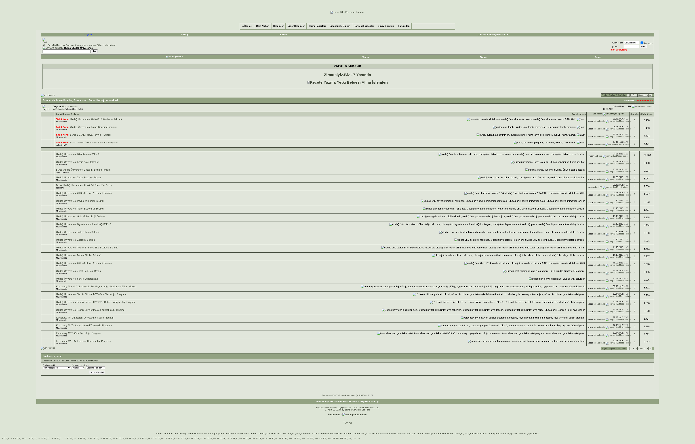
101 (294, 438)
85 (247, 438)
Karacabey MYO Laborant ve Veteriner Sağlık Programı (85, 317)
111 (337, 438)
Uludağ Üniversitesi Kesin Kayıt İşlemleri (77, 162)
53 (182, 438)
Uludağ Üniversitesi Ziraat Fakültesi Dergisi (78, 271)
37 (117, 438)
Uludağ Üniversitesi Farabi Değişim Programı (93, 127)
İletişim (319, 401)
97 (286, 438)
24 (71, 438)
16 (45, 438)
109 (333, 438)
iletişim (483, 433)
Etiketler (283, 34)
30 (91, 438)
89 (260, 438)
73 (172, 438)
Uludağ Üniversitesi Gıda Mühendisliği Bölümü (80, 216)
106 (316, 438)
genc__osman (62, 172)
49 (175, 438)
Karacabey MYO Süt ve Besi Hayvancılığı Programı (83, 341)
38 (120, 438)
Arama (598, 57)
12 (29, 438)
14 (38, 438)
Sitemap (184, 34)
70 (156, 438)
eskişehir (60, 188)
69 (218, 438)
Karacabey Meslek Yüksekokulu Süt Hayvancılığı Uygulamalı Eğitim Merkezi (96, 286)
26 (78, 438)
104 (307, 438)
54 (185, 438)
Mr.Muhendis (58, 109)
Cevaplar (634, 114)
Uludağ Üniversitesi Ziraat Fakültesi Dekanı (79, 177)
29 (87, 438)
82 (244, 438)
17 (48, 438)
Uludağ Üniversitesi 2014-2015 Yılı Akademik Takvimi (84, 193)
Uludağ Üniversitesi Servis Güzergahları (77, 278)
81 (237, 438)
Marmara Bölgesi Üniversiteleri (102, 45)
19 (55, 438)
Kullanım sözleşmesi (358, 401)
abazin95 (598, 187)
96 (283, 438)
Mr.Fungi (598, 156)
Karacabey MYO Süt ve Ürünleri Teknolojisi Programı (84, 325)
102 (298, 438)
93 (273, 438)
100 (290, 438)
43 (139, 438)
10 (22, 438)
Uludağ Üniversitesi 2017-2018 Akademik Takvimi (96, 119)
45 (143, 438)
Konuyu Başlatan (70, 114)
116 (358, 438)
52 (179, 438)
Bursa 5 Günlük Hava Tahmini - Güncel (90, 134)
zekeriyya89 (61, 145)
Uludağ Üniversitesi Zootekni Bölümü (75, 239)
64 (192, 438)
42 (136, 438)
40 (126, 438)
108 (328, 438)
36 (113, 438)
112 (341, 438)
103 (303, 438)
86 (250, 438)
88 (257, 438)
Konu (58, 114)
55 (195, 438)
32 (97, 438)
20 (58, 438)
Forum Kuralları (70, 106)
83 (240, 438)
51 (169, 438)
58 (208, 438)
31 (94, 438)
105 (311, 438)
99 (130, 438)
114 (349, 438)
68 (221, 438)
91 (267, 438)
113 (345, 438)
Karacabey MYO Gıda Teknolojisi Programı (78, 333)
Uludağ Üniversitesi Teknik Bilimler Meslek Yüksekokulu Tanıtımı (90, 310)
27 (81, 438)
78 (231, 438)
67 (32, 438)
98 (253, 438)
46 (149, 438)
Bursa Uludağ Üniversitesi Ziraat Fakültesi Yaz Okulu (84, 185)
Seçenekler (629, 100)
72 (107, 438)
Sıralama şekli (49, 365)
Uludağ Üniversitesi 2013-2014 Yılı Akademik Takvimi (84, 263)
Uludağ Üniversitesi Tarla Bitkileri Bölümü (77, 232)
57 (201, 438)
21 (61, 438)
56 (198, 438)
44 (146, 438)
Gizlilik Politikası (339, 401)
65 (188, 438)
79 (234, 438)
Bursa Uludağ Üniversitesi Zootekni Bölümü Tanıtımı (83, 169)
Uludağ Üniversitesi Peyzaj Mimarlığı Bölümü (80, 201)
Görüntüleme (646, 114)
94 (276, 438)
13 (35, 438)
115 (353, 438)
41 (133, 438)
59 (211, 438)
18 (51, 438)
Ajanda (483, 57)
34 (104, 438)
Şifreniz (615, 46)
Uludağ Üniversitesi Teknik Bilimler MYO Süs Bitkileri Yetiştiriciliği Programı (96, 302)
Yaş (87, 365)
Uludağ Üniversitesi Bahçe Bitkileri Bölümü (78, 255)
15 (42, 438)
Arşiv (327, 401)
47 (152, 438)
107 (324, 438)
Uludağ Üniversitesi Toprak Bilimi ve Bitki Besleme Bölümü (87, 247)
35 (110, 438)
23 (68, 438)
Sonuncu (643, 95)
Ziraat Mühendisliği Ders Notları (493, 34)
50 (159, 438)
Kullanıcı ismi (617, 43)
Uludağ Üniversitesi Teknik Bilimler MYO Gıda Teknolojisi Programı (91, 294)
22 (65, 438)
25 (74, 438)
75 (227, 438)
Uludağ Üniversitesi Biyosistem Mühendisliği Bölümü (83, 224)
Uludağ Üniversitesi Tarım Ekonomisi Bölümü (80, 208)
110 (320, 438)
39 (123, 438)
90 (263, 438)
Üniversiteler (80, 45)
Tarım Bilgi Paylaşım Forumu (60, 45)
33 (100, 438)
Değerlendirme (579, 114)
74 (166, 438)
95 (280, 438)
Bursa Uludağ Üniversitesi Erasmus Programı (94, 142)
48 (162, 438)
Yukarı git (374, 401)
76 (224, 438)
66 (214, 438)
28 (84, 438)
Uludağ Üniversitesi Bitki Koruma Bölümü (77, 154)
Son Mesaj (598, 114)
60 (205, 438)
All (650, 95)
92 (270, 438)
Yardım (365, 57)
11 (26, 438)
